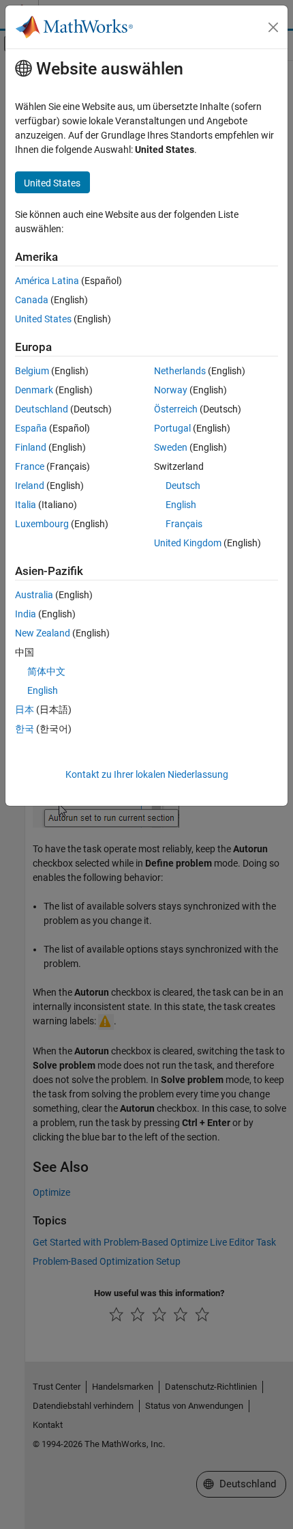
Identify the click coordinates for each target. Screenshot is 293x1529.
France (29, 466)
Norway (170, 389)
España (31, 428)
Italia (25, 504)
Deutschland (41, 409)
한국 (24, 728)
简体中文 (46, 671)
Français (184, 523)
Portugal (172, 428)
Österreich (176, 409)
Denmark (34, 389)
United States (43, 318)
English (181, 504)
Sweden (170, 447)
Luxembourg (42, 523)
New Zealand (42, 633)
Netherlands (180, 370)
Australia (34, 594)
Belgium (32, 370)
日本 (24, 709)
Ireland (29, 485)
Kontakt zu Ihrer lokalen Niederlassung (146, 774)
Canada (31, 299)
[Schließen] (273, 27)
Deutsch (183, 485)
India (25, 613)
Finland (30, 447)
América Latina (47, 280)
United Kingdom (187, 542)
